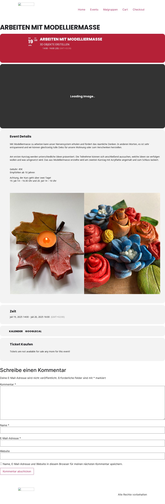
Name (4, 425)
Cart (125, 9)
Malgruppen (110, 9)
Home (81, 9)
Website (5, 451)
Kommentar (8, 384)
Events (94, 9)
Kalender (16, 331)
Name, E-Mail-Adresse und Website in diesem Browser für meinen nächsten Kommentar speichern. (62, 464)
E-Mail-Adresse (10, 438)
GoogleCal (33, 331)
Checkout (139, 9)
